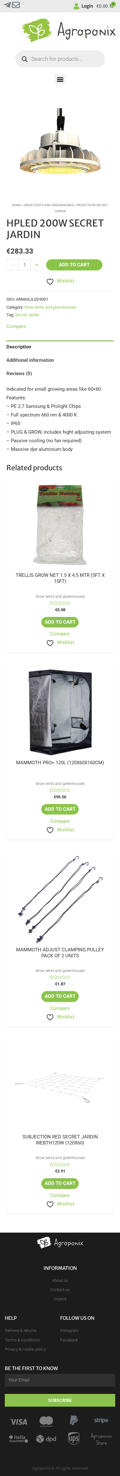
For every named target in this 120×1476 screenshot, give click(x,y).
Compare (60, 634)
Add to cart (74, 265)
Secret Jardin (27, 314)
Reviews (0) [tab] (19, 373)
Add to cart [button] (60, 622)
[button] (60, 79)
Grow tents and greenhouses (49, 205)
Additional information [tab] (30, 360)
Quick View (60, 567)
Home (16, 205)
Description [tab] (18, 347)
